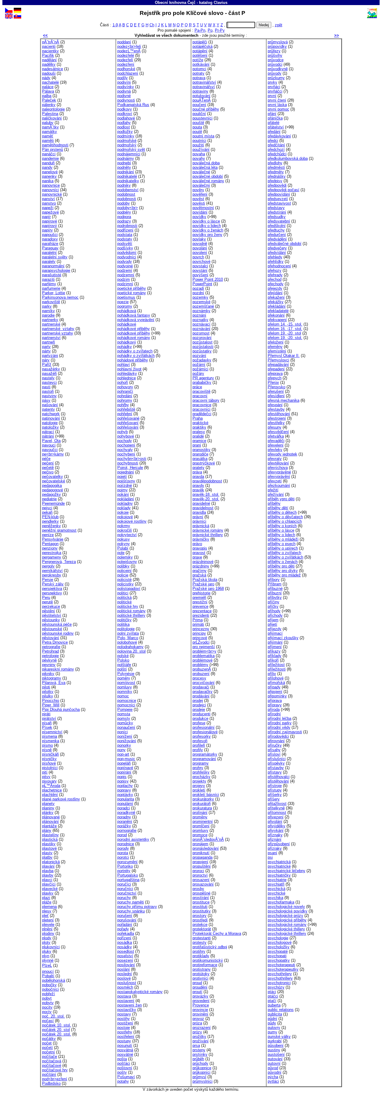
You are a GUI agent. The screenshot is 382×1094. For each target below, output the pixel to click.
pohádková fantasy (133, 315)
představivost (279, 203)
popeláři (124, 763)
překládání (277, 306)
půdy (272, 1023)
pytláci (273, 1081)
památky (49, 131)
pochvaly (125, 449)
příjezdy (274, 629)
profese (198, 723)
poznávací (201, 324)
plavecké (50, 888)
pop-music (126, 759)
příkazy (274, 651)
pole (120, 552)
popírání (124, 772)
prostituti (199, 906)
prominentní (202, 821)
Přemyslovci (278, 360)
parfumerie (51, 288)
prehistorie (201, 593)
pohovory (125, 387)
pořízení (124, 938)
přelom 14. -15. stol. (285, 324)
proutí (197, 991)
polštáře (124, 664)
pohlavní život (129, 369)
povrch (198, 257)
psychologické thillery (286, 929)
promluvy (200, 830)
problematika (203, 655)
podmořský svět (131, 149)
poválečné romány (208, 181)
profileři (198, 745)
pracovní (199, 396)
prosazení (201, 879)
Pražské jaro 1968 (208, 588)
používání (201, 149)
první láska (277, 104)
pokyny (123, 543)
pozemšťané (203, 306)
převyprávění (279, 476)
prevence (200, 606)
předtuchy (276, 230)
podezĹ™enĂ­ (129, 51)
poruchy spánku (131, 911)
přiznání (274, 839)
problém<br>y (204, 651)
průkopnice (201, 1068)
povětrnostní (203, 207)
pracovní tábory (205, 400)
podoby (123, 203)
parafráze (50, 243)
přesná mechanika (283, 400)
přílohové (276, 678)
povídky (199, 216)
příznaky (275, 835)
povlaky (199, 239)
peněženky (51, 526)
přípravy (275, 705)
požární (198, 364)
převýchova (278, 467)
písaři (47, 723)
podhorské (126, 69)
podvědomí (126, 252)
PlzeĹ (47, 965)
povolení (199, 252)
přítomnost (277, 812)
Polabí (122, 548)
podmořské (126, 140)
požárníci (200, 369)
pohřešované (128, 418)
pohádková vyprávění (135, 319)
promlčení (201, 826)
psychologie (278, 938)
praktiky (199, 427)
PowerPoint (202, 284)
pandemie (50, 158)
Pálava (48, 91)
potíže (197, 60)
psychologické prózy (285, 915)
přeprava (275, 373)
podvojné (125, 266)
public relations (281, 1009)
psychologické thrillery (287, 933)
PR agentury (203, 378)
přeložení (276, 342)
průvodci (275, 64)
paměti (48, 140)
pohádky (124, 346)
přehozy (274, 270)
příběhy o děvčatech (285, 517)
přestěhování (279, 414)
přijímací (275, 633)
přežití (273, 490)
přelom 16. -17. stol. (285, 328)
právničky (200, 539)
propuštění (201, 866)
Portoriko (125, 866)
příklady (274, 655)
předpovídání (279, 194)
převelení (276, 445)
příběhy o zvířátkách (285, 557)
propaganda (202, 857)
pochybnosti (127, 463)
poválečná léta (205, 167)
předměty (276, 172)
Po (210, 30)
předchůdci (277, 154)
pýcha (273, 1077)
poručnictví (126, 893)
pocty (47, 1011)
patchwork (51, 414)
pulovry (274, 1027)
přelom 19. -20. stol (284, 333)
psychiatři (276, 884)
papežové (50, 212)
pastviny (49, 396)
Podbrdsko (51, 1083)
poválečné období (207, 176)
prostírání (200, 897)
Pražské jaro (203, 584)
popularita (125, 799)
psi (270, 857)
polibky (123, 566)
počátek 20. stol (56, 1029)
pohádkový (126, 342)
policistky (125, 584)
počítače (49, 1056)
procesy (199, 678)
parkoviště (51, 302)
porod (122, 835)
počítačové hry (55, 1070)
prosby (198, 888)
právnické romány (207, 530)
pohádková (126, 311)
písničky (49, 759)
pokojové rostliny (132, 521)
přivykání (276, 830)
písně (47, 750)
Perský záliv (53, 584)
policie (122, 575)
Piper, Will (50, 705)
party (46, 346)
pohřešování (127, 427)
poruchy (124, 897)
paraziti (48, 279)
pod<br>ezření (54, 1079)
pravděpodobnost (207, 481)
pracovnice (201, 405)
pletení (48, 920)
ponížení (124, 736)
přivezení (276, 817)
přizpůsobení (279, 844)
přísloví (274, 754)
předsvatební (279, 221)
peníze (48, 535)
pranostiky (201, 449)
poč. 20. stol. (53, 1016)
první (272, 95)
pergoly (48, 566)
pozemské (201, 302)
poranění (124, 821)
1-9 (115, 25)
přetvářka (276, 436)
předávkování (279, 136)
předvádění (277, 239)
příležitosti (277, 669)
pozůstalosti (202, 346)
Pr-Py (220, 30)
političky (124, 620)
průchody (200, 1063)
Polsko (123, 660)
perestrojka (51, 552)
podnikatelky (128, 181)
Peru (46, 597)
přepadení (276, 369)
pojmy (122, 490)
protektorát (201, 929)
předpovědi (277, 185)
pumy (272, 1032)
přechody (276, 284)
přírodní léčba (279, 718)
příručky (275, 745)
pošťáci (123, 1063)
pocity (47, 1007)
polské (123, 655)
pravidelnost (202, 508)
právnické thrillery (207, 535)
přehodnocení (279, 266)
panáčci (49, 154)
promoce (199, 835)
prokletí (198, 790)
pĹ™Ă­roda (51, 785)
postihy (123, 1018)
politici (122, 593)
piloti (46, 687)
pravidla (199, 512)
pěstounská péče (57, 624)
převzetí (275, 481)
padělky (49, 64)
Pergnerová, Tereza (59, 561)
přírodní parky (280, 723)
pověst (198, 199)
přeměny (275, 346)
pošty (122, 1072)
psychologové (280, 942)
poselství (125, 956)
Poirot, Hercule (130, 467)
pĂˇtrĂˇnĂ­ (50, 42)
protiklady (200, 956)
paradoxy (50, 239)
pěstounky (51, 620)
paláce (47, 87)
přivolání (275, 821)
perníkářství (52, 570)
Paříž (46, 364)
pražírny (199, 570)
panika (47, 181)
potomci (199, 69)
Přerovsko (276, 387)
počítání (49, 1074)
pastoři (48, 391)
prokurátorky (203, 799)
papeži (47, 207)
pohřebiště (126, 409)
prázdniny (200, 566)
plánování (50, 821)
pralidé (198, 436)
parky (47, 306)
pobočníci (50, 989)
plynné (47, 960)
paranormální (53, 266)
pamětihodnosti (55, 145)
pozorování (202, 337)
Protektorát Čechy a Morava (216, 933)
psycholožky (278, 947)
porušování (126, 920)
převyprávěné (279, 472)
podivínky (125, 87)
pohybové (125, 436)
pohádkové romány (133, 337)
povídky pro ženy (207, 234)
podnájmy (125, 158)
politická (124, 597)
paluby (47, 122)
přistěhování (278, 781)
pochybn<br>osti (131, 458)
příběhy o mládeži (283, 539)
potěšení (199, 55)
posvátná (125, 1050)
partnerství (51, 337)
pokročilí (124, 530)
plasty (47, 853)
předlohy (275, 163)
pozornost (201, 333)
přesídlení (276, 396)
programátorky (204, 754)
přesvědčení (278, 431)
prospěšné (201, 893)
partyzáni (50, 355)
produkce (200, 718)
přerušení (276, 391)
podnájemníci (128, 154)
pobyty (48, 1003)
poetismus (126, 297)
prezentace (202, 611)
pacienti (49, 46)
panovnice (51, 185)
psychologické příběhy (287, 920)
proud (197, 983)
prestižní (199, 602)
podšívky (125, 248)
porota (122, 853)
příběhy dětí (278, 508)
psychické (276, 893)
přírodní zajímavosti (285, 732)
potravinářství (204, 82)
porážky (124, 826)
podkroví (124, 113)
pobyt (47, 998)
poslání (123, 969)
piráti (46, 714)
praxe (197, 557)
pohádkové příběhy (133, 333)
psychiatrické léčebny (286, 871)
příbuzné (275, 588)
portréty (123, 871)
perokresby (51, 575)
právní (197, 517)
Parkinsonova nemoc (60, 297)
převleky (275, 449)
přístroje (275, 785)
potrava (198, 78)
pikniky (48, 673)
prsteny (198, 1050)
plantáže (49, 826)
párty (46, 351)
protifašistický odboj (209, 947)
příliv (272, 673)
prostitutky (201, 911)
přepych (274, 378)
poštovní (124, 1068)
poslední (124, 974)
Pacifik (48, 55)
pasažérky (51, 369)
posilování (126, 965)
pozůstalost (202, 342)
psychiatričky (279, 875)
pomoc (123, 696)
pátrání (48, 436)
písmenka (50, 741)
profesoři (199, 741)
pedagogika (52, 485)
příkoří (273, 660)
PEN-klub (50, 517)
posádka (124, 942)
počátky (49, 1038)
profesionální (203, 727)
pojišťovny (126, 481)
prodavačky (202, 691)
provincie (200, 1009)
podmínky (125, 136)
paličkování (52, 118)
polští (122, 669)
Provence (200, 1005)
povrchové (201, 261)
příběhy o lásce (281, 530)
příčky (273, 606)
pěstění (48, 611)
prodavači (200, 687)
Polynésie (125, 673)
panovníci (50, 190)
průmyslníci (202, 1081)
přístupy (275, 790)
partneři (48, 342)
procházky (201, 776)
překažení (276, 297)
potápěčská (202, 46)
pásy (46, 400)
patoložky (50, 427)
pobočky (49, 985)
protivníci (200, 978)
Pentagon (50, 543)
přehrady (275, 275)
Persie (47, 579)
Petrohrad (50, 651)
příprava (275, 700)
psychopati (277, 956)
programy (200, 763)
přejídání (275, 293)
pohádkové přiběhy (133, 328)
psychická (276, 888)
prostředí (200, 920)
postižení (125, 1023)
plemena (49, 906)
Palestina (50, 113)
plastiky (49, 844)
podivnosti (126, 100)
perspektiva (52, 588)
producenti (201, 714)
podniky (124, 185)
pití (44, 772)
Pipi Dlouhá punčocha (61, 709)
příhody (274, 611)
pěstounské (52, 629)
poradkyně (126, 812)
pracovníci (201, 409)
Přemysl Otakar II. (284, 355)
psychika (275, 897)
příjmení (275, 647)
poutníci (199, 140)
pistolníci (50, 767)
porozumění (127, 862)
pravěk (198, 490)
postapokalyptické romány (140, 991)
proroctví (200, 875)
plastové (49, 848)
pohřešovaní (127, 423)
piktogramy (51, 678)
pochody (124, 440)
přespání (275, 405)
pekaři (47, 512)
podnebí (124, 163)
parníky (48, 311)
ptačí (272, 1000)
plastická (50, 839)
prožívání (200, 1041)
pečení (48, 463)
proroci (198, 871)
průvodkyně (278, 69)
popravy (124, 790)
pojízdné (124, 485)
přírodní (274, 714)
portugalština (128, 879)
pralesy (198, 431)
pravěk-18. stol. (205, 494)
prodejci (199, 705)
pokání (123, 494)
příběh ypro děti (281, 499)
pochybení (126, 454)
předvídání (277, 252)
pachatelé (50, 82)
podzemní (125, 275)
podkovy (124, 109)
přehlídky (276, 261)
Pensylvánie (52, 539)
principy (199, 633)
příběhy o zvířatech (284, 552)
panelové (50, 172)
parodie (48, 315)
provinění (200, 1014)
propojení (200, 862)
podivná (124, 91)
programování (204, 759)
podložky (125, 131)
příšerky (275, 794)
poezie (123, 302)
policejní (124, 570)
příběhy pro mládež (284, 575)
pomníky (124, 691)
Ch (152, 25)
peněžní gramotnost (59, 530)
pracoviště (201, 391)
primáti (198, 624)
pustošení (276, 1054)
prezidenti (200, 615)
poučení (199, 104)
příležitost (276, 664)
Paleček (49, 100)
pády (46, 78)
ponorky (124, 745)
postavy (124, 1014)
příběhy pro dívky (283, 570)
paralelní (49, 252)
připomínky (277, 696)
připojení (275, 691)
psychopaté (278, 951)
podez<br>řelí (129, 46)
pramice (199, 440)
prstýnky (199, 1054)
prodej (197, 700)
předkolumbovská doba (288, 158)
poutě (197, 131)
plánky (47, 812)
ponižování (126, 741)
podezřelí (125, 60)
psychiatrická (279, 862)
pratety (198, 467)
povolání (199, 248)
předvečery (277, 248)
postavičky (126, 1009)
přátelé (273, 122)
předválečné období (284, 243)
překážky (276, 302)
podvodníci (126, 257)
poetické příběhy (131, 288)
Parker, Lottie (53, 293)
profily (197, 750)
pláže (46, 902)
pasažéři (49, 373)
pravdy (198, 485)
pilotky (47, 691)
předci (273, 140)
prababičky (201, 382)
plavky (47, 893)
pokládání (125, 499)
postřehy (124, 1032)
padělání (49, 60)
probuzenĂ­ (201, 669)
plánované (51, 817)
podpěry (124, 212)
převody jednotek (282, 454)
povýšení (200, 275)
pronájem (200, 844)
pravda (198, 476)
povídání (199, 212)
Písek (47, 727)
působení (276, 1045)
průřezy (274, 51)
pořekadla (125, 933)
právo (197, 543)
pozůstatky (202, 351)
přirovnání (276, 741)
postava (124, 996)
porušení (124, 915)
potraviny (200, 91)
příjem (273, 620)
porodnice (125, 844)
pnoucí (48, 971)
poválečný (201, 185)
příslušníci (277, 759)
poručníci (125, 888)
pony (121, 750)
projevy (198, 785)
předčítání (276, 145)
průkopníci (201, 1072)
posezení (125, 960)
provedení (201, 1000)
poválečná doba (206, 163)
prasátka (199, 458)
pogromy (124, 306)
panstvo (49, 203)
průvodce (276, 60)
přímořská (276, 682)
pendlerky (50, 521)
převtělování (278, 463)
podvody (124, 261)
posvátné (125, 1054)
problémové (202, 660)
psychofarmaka (281, 902)
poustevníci (202, 118)
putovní (274, 1063)
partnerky (50, 319)
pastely (48, 378)
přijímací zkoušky (283, 638)
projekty (199, 781)
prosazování (203, 884)
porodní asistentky (133, 839)
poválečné (201, 172)
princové (199, 638)
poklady (124, 508)
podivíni (124, 82)
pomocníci (126, 705)
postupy (124, 1041)
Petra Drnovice (55, 642)
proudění (199, 987)
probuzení (201, 673)
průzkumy (276, 78)
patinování (51, 418)
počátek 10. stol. (56, 1025)
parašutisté (51, 275)
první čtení (277, 100)
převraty (275, 458)
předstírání (277, 212)
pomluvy (124, 687)
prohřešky (201, 772)
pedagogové (52, 490)
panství (48, 199)
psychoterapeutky (283, 969)
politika (123, 624)
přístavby (276, 767)
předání (274, 131)
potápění (199, 51)
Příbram (274, 584)
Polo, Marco (127, 638)
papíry (47, 230)
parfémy (49, 284)
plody (46, 938)
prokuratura (202, 808)
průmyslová (278, 42)
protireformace (204, 965)
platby (47, 857)
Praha (197, 418)
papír (46, 216)
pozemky (200, 297)
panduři (48, 163)
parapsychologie (56, 270)
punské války (279, 1036)
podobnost (126, 194)
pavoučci (50, 449)
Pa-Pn (200, 30)
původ (273, 1068)
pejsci (47, 508)
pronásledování (205, 848)
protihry (198, 951)
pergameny (51, 557)
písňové (49, 763)
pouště (198, 122)
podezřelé (125, 55)
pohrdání (124, 396)
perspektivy (52, 593)
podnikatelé (127, 176)
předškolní (277, 225)
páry (46, 360)
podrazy (124, 221)
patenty (48, 409)
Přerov (273, 382)
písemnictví (52, 732)
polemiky (125, 557)
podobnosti (126, 199)
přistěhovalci (278, 776)
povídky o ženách (207, 230)
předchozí (276, 149)
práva (197, 472)
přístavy (275, 772)
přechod (274, 279)
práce (197, 387)
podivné (124, 95)
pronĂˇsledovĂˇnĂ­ (208, 839)
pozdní (198, 293)
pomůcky (125, 723)
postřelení (125, 1036)
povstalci (200, 266)
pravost (198, 552)
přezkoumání (279, 485)
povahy (198, 158)
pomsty (123, 718)
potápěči (199, 42)
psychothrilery (280, 974)
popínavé (125, 767)
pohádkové (126, 324)
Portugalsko (127, 875)
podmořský (126, 145)
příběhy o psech (281, 543)
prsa (196, 1045)
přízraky (275, 848)
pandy (47, 167)
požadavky (201, 360)
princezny (200, 629)
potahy (123, 1081)
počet (47, 1043)
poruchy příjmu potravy (137, 906)
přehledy (275, 257)
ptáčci (273, 996)
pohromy (124, 400)
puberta (274, 1005)
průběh (198, 1059)
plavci (47, 879)
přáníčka (275, 118)
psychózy (276, 987)
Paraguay (50, 248)
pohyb (122, 431)
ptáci (272, 991)
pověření (199, 194)
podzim (123, 279)
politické (124, 602)
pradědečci (201, 414)
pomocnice (126, 700)
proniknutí (201, 853)
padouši (49, 73)
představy (276, 207)
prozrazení (201, 1027)
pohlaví (123, 364)
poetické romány (131, 293)
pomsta (123, 714)
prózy (197, 1032)
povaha (198, 154)
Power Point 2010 (207, 279)
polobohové (127, 642)
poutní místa (203, 136)
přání (272, 113)
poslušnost (126, 983)
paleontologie (53, 109)
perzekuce (51, 606)
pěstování (50, 638)
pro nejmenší (203, 647)
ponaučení (126, 727)
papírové (49, 221)
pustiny (274, 1050)
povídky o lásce (206, 221)
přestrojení (277, 418)
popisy (123, 781)
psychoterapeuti (281, 965)
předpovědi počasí (283, 190)
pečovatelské (53, 481)
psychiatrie (277, 879)
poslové (124, 978)
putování (275, 1059)
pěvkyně (49, 660)
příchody (275, 615)
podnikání (125, 172)
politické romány (131, 611)
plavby (47, 875)
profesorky (201, 736)
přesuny (274, 427)
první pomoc (278, 109)
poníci (122, 732)
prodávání (201, 696)
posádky (124, 947)
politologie (126, 629)
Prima (197, 620)
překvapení (277, 319)
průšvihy (275, 55)
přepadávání (278, 364)
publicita (275, 1014)
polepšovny (127, 561)
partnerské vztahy (58, 328)
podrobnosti (127, 225)
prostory (199, 915)
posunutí (124, 1045)
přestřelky (276, 423)
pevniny (49, 664)
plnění (47, 929)
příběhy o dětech (282, 512)
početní (48, 1052)
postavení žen (129, 1005)
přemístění (277, 351)
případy (274, 687)
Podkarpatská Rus (133, 104)
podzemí (124, 270)
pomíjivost (126, 682)
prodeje (198, 709)
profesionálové (205, 732)
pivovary (49, 781)
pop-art (123, 754)
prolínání (199, 812)
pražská (199, 575)
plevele (48, 924)
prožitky (199, 1036)
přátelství (276, 127)
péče (46, 458)
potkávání (201, 64)
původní (274, 1072)
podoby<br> (127, 207)
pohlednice (126, 378)
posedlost (125, 951)
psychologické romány (287, 924)
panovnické (52, 194)
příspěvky (276, 763)
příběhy (274, 503)
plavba (47, 871)
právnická (200, 526)
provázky (200, 996)
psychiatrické (279, 866)
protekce (199, 924)
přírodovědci (278, 736)
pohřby (123, 405)
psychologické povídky (287, 911)
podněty (124, 167)
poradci (123, 808)
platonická (51, 862)
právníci (199, 521)
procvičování (203, 682)
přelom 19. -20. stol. (285, 337)
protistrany (201, 969)
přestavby (276, 409)
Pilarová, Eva (53, 682)
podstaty (124, 239)
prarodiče (200, 454)
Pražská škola (204, 579)
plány (46, 830)
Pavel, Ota (51, 440)
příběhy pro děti (281, 566)
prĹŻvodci (201, 642)
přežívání (276, 494)
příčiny (273, 602)
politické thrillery (131, 615)
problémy (200, 664)
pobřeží (48, 994)
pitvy (46, 776)
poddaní (124, 42)
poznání (199, 315)
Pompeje (125, 709)
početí (47, 1047)
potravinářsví (203, 87)
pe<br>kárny (53, 454)
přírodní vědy (279, 727)
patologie (50, 423)
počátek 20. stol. (56, 1034)
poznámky (201, 311)
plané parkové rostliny (61, 799)
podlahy (124, 122)
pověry (198, 190)
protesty (199, 942)
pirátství (49, 718)
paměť (47, 136)
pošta (122, 1059)
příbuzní (275, 593)
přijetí (272, 624)
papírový (49, 225)
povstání (199, 270)
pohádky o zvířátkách (136, 355)
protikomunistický (207, 960)
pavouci (49, 445)
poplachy (125, 785)
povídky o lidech (206, 225)
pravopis (199, 548)
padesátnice (52, 69)
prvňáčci (275, 91)
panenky (49, 176)
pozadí (198, 288)
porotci (123, 857)
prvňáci (274, 87)
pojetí (122, 476)
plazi (46, 897)
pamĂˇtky (50, 127)
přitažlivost (277, 803)
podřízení (125, 230)
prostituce (201, 902)
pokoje (123, 512)
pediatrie (49, 499)
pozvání (199, 355)
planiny (48, 808)
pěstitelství (51, 615)
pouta (197, 127)
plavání (48, 866)
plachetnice (52, 790)
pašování (50, 405)
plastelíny (50, 835)
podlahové (126, 118)
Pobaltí (48, 976)
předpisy (275, 181)
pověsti (198, 203)
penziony (50, 548)
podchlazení (127, 73)
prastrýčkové (203, 463)
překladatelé (278, 311)
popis (122, 776)
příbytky (275, 597)
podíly (122, 78)
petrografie (51, 647)
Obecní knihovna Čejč (175, 2)
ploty (46, 942)
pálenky (49, 104)
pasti (46, 387)
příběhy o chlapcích (285, 521)
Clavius (220, 2)
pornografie (126, 830)
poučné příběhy (205, 109)
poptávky (125, 794)
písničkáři (50, 754)
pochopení (126, 445)
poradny (124, 817)
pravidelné (201, 503)
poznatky (200, 319)
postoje (123, 1027)
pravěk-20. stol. (205, 499)
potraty (198, 73)
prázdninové (202, 561)
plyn (45, 956)
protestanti (201, 938)
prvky (272, 82)
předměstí (276, 167)
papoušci (50, 234)
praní (196, 445)
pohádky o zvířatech (135, 351)
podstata (124, 234)
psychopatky (279, 960)
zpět (278, 25)
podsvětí (124, 243)
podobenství (127, 190)
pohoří (122, 382)
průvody (274, 73)
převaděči (276, 440)
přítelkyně (276, 808)
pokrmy (123, 526)
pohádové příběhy (132, 360)
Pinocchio (50, 700)
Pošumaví (126, 1077)
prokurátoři (201, 803)
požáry (198, 373)
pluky (46, 951)
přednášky (277, 176)
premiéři (199, 597)
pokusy (123, 539)
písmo (47, 745)
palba (46, 95)
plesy (46, 911)
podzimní (125, 284)
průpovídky (277, 46)
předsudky (277, 216)
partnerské (51, 324)
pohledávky (127, 373)
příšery (274, 799)
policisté (124, 579)
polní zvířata (128, 633)
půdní (272, 1018)
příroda (274, 709)
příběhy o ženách (283, 561)
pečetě (48, 467)
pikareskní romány (58, 669)
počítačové (51, 1065)
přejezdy (275, 288)
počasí (48, 1020)
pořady (123, 929)
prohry (197, 767)
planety (48, 803)
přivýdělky (276, 826)
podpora (124, 216)
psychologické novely (286, 906)
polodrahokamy (130, 647)
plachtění (50, 794)
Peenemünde (53, 503)
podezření (125, 64)
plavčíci (49, 884)
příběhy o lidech (281, 535)
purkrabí (275, 1041)
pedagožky (51, 494)
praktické (200, 423)
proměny (199, 817)
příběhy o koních (282, 526)
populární (125, 803)
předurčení (277, 234)
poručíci (124, 884)
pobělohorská (53, 980)
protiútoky (201, 974)
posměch (125, 987)
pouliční (199, 113)
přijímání (275, 642)
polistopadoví (128, 588)
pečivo (47, 472)
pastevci (49, 382)
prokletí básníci (205, 794)
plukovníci (51, 947)
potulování (201, 95)
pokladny (125, 503)
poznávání (201, 328)
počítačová (51, 1061)
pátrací (48, 431)
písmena (49, 736)
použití (198, 145)
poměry (123, 678)
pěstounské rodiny (58, 633)
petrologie (50, 655)
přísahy (274, 750)
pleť (45, 915)
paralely (49, 261)
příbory (274, 579)
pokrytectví (127, 535)
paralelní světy (54, 257)
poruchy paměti (130, 902)
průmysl (199, 1077)
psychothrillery (280, 978)
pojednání (125, 472)
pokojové (125, 517)
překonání (276, 315)
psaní (272, 853)
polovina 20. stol (131, 651)
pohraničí (125, 391)
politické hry (127, 606)
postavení (125, 1000)
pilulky (47, 696)
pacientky (50, 51)
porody (123, 848)
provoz (198, 1018)
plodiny (48, 933)
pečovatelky (52, 476)
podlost (123, 127)
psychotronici (279, 983)
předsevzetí (278, 199)
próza (197, 1023)
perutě (47, 602)
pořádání (124, 924)
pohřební (124, 414)
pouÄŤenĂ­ (201, 100)
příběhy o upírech (283, 548)
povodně (199, 243)
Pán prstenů (52, 149)
